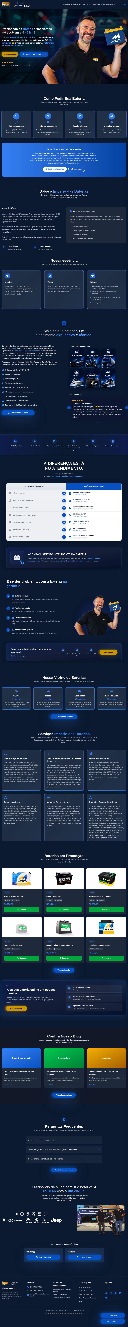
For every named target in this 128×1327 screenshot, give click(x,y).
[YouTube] (115, 1293)
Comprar (23, 909)
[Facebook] (106, 1293)
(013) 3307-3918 (94, 4)
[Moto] (92, 358)
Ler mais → (8, 1084)
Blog (80, 1301)
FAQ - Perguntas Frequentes (88, 1298)
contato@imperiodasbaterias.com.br (39, 1295)
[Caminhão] (108, 358)
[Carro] (77, 358)
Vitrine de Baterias (84, 1287)
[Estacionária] (92, 378)
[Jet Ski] (108, 378)
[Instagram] (111, 1293)
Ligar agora (78, 169)
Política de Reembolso (86, 1291)
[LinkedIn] (120, 1293)
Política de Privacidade (86, 1294)
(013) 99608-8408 (109, 4)
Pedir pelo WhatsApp (56, 169)
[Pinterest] (106, 1297)
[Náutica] (77, 378)
